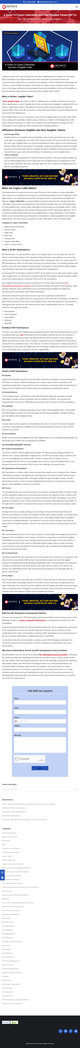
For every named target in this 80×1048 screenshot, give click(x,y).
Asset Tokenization (9, 833)
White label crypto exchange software (15, 1000)
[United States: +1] (16, 721)
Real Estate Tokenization (11, 984)
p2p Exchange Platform (10, 969)
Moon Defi (5, 945)
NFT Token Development (11, 33)
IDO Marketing (7, 938)
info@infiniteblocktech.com (48, 2)
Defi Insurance (7, 891)
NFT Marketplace (8, 957)
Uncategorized (7, 992)
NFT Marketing (7, 953)
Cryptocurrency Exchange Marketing (15, 872)
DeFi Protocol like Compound (12, 907)
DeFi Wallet (6, 918)
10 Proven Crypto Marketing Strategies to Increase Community (24, 820)
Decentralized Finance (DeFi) (12, 883)
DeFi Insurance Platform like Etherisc (15, 895)
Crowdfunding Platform (10, 852)
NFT (22, 335)
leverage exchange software (12, 941)
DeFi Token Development (11, 914)
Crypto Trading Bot (9, 860)
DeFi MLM (5, 899)
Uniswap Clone (7, 996)
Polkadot (5, 976)
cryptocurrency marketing (11, 876)
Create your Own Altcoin (11, 848)
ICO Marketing (7, 930)
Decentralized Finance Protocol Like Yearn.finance (20, 887)
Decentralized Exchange (10, 879)
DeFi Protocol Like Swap (10, 910)
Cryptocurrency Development (12, 864)
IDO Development (8, 934)
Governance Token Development (14, 812)
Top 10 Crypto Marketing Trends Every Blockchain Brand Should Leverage (28, 804)
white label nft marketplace (12, 1004)
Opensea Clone (7, 965)
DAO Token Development (11, 816)
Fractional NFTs (7, 922)
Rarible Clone (7, 980)
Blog (3, 845)
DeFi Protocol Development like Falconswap (18, 903)
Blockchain (6, 841)
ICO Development (8, 926)
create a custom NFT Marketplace (32, 620)
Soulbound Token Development (13, 808)
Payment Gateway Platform (12, 973)
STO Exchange (7, 988)
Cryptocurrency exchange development (16, 868)
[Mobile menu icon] (77, 7)
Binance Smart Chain (9, 837)
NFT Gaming (6, 949)
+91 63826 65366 (30, 2)
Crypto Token (7, 856)
